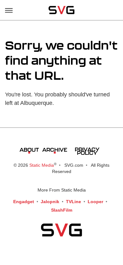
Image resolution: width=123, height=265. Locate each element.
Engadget (23, 201)
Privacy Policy (87, 151)
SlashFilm (61, 210)
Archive (54, 150)
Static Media (41, 165)
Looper (95, 201)
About (29, 150)
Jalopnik (50, 201)
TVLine (73, 201)
